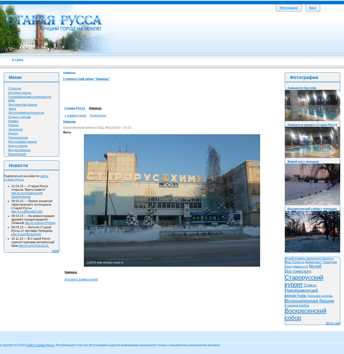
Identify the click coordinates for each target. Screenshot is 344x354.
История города (19, 93)
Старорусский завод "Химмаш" (86, 79)
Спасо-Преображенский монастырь (301, 290)
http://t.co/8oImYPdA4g (40, 223)
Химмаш (95, 108)
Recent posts (17, 154)
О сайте (17, 60)
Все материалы (19, 150)
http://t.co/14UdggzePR (27, 193)
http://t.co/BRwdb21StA (27, 211)
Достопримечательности (26, 113)
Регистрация (289, 8)
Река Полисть (294, 262)
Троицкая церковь (320, 296)
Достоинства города (22, 104)
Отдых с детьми (19, 117)
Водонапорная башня (309, 301)
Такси (12, 109)
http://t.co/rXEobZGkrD (26, 234)
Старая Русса (74, 108)
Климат (13, 121)
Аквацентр (300, 266)
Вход (312, 8)
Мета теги (333, 323)
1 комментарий (75, 115)
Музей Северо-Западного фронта (309, 258)
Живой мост (313, 262)
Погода (13, 125)
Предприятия (18, 138)
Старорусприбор (297, 305)
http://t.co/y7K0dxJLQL (34, 246)
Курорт (13, 133)
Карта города (17, 146)
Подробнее (98, 115)
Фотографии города (22, 142)
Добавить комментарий (81, 279)
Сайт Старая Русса (40, 345)
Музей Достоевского (303, 269)
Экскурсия (15, 129)
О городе (14, 88)
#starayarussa (21, 197)
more (55, 251)
